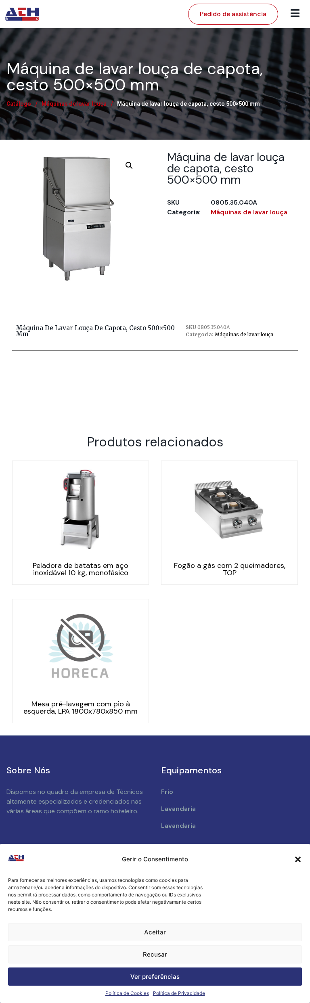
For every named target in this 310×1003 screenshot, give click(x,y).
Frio (167, 791)
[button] (298, 859)
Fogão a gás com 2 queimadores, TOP (229, 569)
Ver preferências (155, 976)
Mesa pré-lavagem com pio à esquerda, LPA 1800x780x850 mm (80, 707)
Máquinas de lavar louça (74, 104)
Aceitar (155, 932)
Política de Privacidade (179, 993)
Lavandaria (178, 808)
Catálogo (18, 104)
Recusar (155, 954)
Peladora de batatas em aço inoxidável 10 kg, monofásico (80, 569)
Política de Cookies (127, 993)
